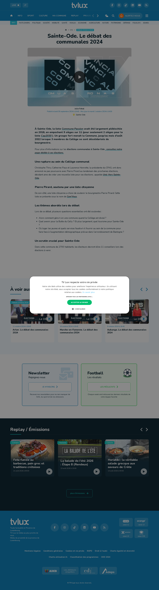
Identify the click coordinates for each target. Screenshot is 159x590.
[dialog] (79, 295)
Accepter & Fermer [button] (79, 302)
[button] (79, 296)
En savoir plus (88, 292)
